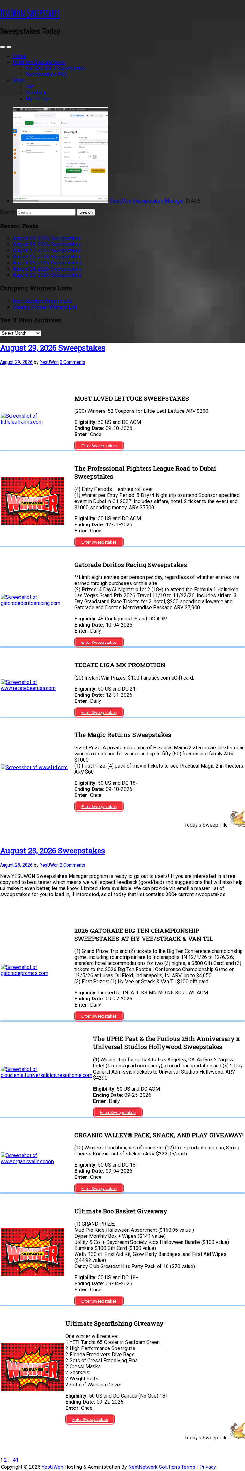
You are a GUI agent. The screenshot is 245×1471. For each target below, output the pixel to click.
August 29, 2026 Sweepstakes (47, 238)
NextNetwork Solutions (154, 1467)
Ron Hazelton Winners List (42, 301)
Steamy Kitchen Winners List (45, 307)
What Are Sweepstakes (39, 62)
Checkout (36, 93)
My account (38, 99)
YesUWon (52, 1467)
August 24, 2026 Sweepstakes (47, 269)
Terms (188, 1467)
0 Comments (72, 362)
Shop (18, 81)
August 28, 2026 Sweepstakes (47, 244)
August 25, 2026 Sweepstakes (47, 263)
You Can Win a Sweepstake (56, 68)
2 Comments (72, 865)
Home (19, 56)
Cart (30, 87)
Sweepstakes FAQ (46, 74)
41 (16, 1460)
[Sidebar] (2, 47)
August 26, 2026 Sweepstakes (47, 257)
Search (7, 212)
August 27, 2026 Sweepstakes (47, 251)
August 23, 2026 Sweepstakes (47, 275)
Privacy (207, 1467)
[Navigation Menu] (8, 47)
